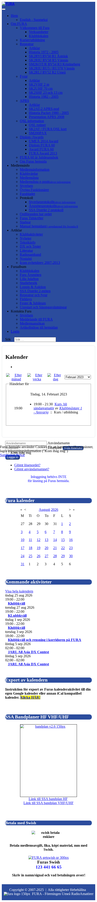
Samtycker (7, 455)
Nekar (20, 455)
